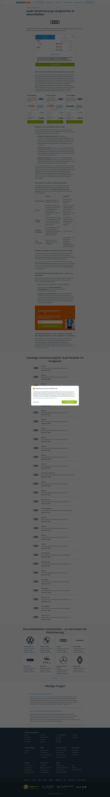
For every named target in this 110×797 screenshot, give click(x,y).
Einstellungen (36, 402)
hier (56, 398)
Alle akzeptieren (69, 402)
